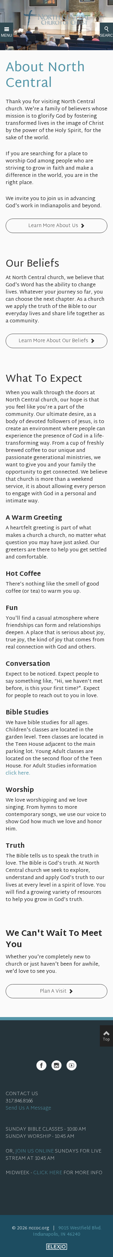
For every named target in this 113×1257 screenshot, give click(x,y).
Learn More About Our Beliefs (53, 341)
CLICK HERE (47, 1173)
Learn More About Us (53, 226)
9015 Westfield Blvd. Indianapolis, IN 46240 (67, 1231)
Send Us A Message (28, 1108)
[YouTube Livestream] (72, 1065)
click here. (18, 773)
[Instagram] (56, 1065)
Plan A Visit (53, 991)
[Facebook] (41, 1065)
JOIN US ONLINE (34, 1151)
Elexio (56, 1247)
